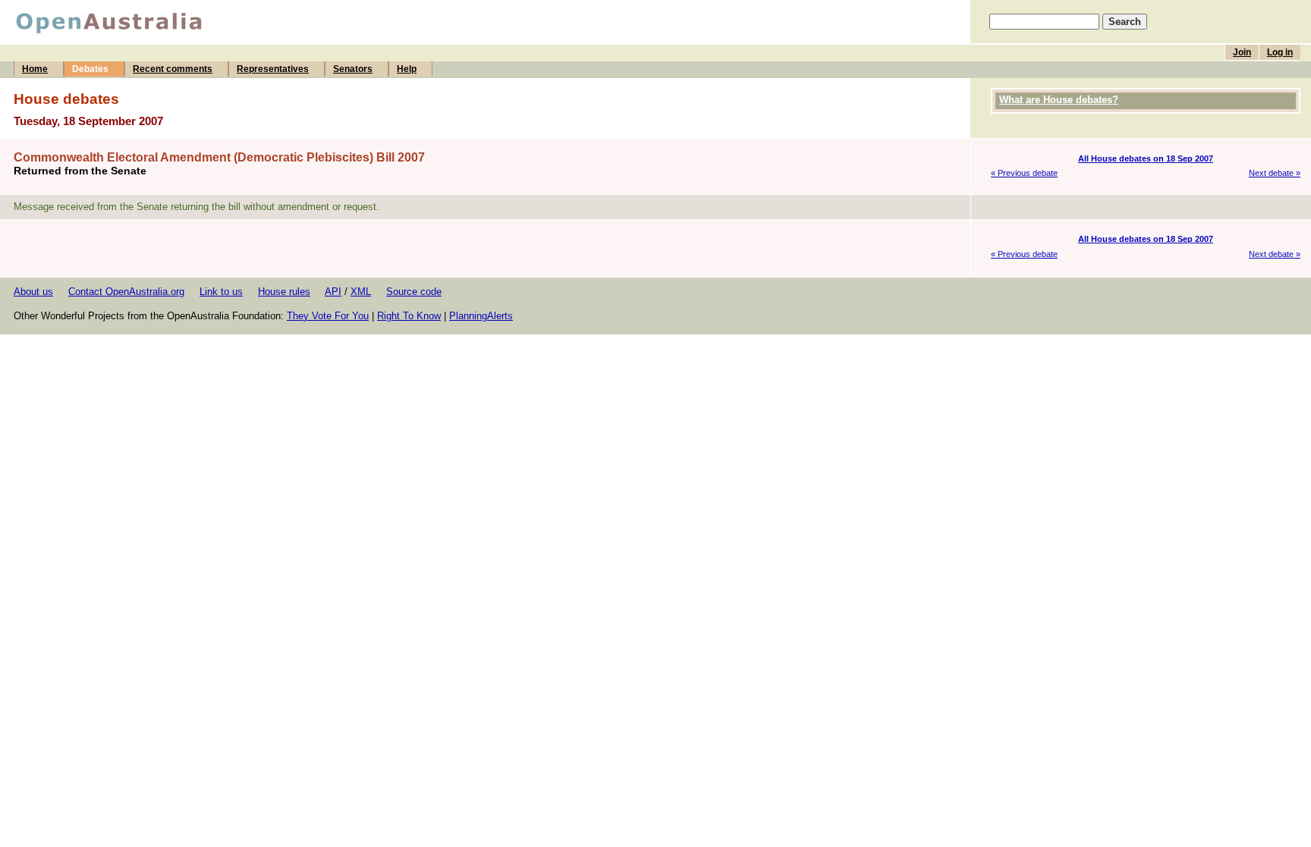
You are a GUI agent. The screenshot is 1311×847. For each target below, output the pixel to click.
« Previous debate (1024, 172)
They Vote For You (328, 316)
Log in (1280, 52)
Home (35, 69)
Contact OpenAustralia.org (126, 291)
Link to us (221, 291)
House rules (284, 291)
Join (1242, 52)
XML (361, 291)
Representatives (273, 69)
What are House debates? (1058, 99)
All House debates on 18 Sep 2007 (1145, 158)
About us (33, 291)
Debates (90, 69)
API (333, 291)
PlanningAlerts (481, 316)
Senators (353, 69)
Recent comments (172, 69)
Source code (414, 291)
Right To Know (409, 316)
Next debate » (1274, 172)
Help (407, 69)
